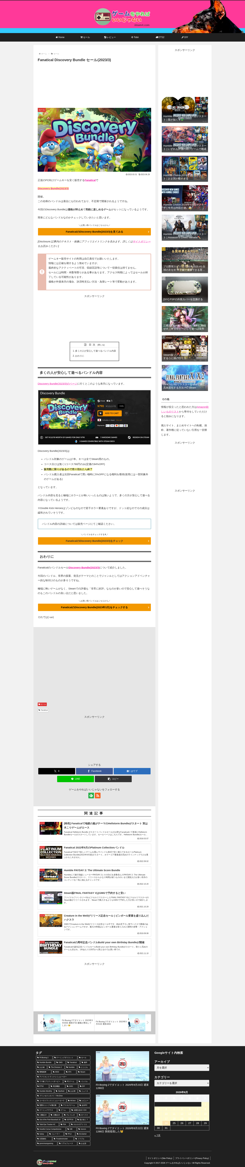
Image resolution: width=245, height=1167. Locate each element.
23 (158, 1123)
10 (166, 1113)
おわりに (79, 355)
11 (174, 1113)
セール (43, 704)
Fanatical (90, 180)
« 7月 (157, 1135)
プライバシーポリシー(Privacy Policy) (192, 1158)
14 (197, 1113)
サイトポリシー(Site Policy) (160, 1158)
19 (181, 1118)
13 (189, 1113)
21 (197, 1118)
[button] (113, 779)
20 (189, 1118)
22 (205, 1118)
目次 (93, 344)
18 (174, 1118)
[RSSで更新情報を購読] (98, 795)
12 (181, 1113)
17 (166, 1118)
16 (158, 1118)
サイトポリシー (142, 241)
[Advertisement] (94, 84)
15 (205, 1113)
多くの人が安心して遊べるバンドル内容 (95, 351)
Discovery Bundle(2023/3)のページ (57, 383)
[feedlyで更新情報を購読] (91, 795)
